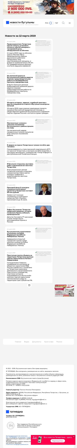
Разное (59, 342)
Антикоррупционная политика (16, 436)
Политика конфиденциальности (17, 444)
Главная (18, 342)
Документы (36, 342)
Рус (46, 23)
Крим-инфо (48, 342)
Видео (26, 342)
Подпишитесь (57, 441)
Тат (56, 23)
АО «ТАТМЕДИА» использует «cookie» (19, 437)
